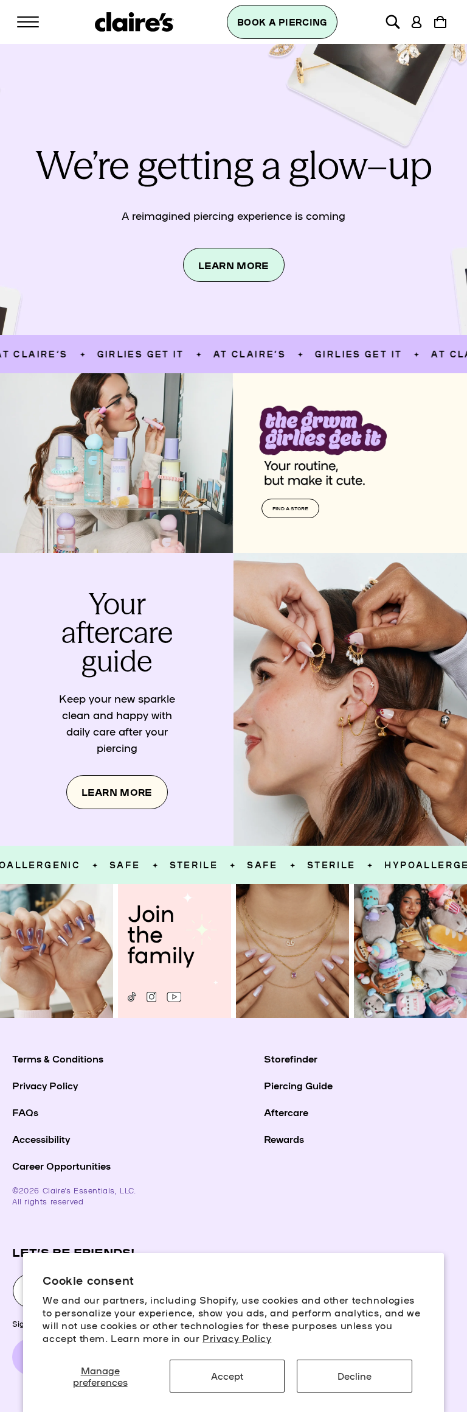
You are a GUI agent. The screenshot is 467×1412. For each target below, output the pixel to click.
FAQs (25, 1112)
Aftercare (286, 1112)
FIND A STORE (290, 508)
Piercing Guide (298, 1085)
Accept (227, 1375)
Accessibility (41, 1138)
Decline (354, 1375)
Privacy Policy (236, 1337)
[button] (28, 22)
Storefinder (290, 1058)
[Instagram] (151, 997)
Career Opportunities (61, 1165)
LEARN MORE (233, 265)
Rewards (284, 1138)
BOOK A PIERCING (282, 22)
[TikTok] (132, 997)
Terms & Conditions (57, 1058)
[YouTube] (174, 997)
